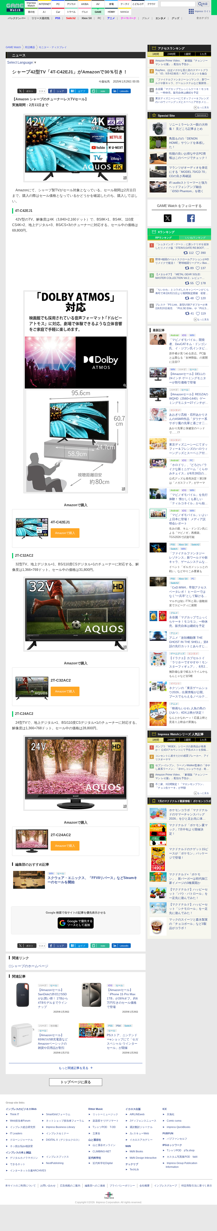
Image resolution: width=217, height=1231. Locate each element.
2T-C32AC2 (61, 680)
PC (99, 18)
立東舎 (96, 1133)
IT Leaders (16, 1133)
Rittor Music (95, 1109)
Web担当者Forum (20, 1120)
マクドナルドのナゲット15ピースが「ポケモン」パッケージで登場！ (188, 853)
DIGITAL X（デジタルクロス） (63, 1139)
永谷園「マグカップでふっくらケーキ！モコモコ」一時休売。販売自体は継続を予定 (188, 621)
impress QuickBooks (178, 1127)
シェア (60, 91)
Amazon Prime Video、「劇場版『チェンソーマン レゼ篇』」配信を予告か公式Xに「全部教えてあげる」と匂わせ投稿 (181, 64)
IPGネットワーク (172, 1145)
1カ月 (203, 54)
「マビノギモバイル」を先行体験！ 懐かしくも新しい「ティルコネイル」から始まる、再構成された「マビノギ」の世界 (188, 503)
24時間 (171, 54)
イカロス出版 (133, 1109)
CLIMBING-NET (102, 1151)
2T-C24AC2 (61, 835)
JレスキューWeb (139, 1133)
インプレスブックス (57, 1156)
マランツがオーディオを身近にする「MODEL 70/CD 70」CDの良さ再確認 (188, 172)
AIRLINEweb (137, 1114)
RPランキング (163, 237)
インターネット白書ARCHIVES (28, 1170)
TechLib (134, 1169)
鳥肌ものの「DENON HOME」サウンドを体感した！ (187, 143)
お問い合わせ (48, 1185)
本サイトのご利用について (20, 1185)
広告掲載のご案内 (70, 1185)
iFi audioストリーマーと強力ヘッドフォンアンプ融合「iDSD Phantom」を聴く (188, 187)
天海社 (170, 1114)
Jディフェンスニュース (143, 1120)
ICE (165, 1109)
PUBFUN (168, 1133)
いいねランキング (195, 237)
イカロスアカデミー (141, 1139)
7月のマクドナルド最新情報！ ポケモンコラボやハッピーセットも (184, 802)
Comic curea (174, 1120)
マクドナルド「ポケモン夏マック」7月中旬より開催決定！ (188, 829)
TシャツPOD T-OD (104, 1127)
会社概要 (144, 1185)
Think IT (14, 1114)
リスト (42, 91)
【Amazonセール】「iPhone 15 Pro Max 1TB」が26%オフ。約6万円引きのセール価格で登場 (122, 998)
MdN (128, 1146)
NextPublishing (55, 1163)
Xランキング (166, 232)
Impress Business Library (60, 1127)
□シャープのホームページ (28, 966)
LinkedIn (124, 91)
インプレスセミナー (57, 1133)
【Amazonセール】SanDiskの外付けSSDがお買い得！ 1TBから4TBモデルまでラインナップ (53, 998)
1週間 (187, 54)
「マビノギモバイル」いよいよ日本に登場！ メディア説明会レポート (188, 519)
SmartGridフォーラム (58, 1114)
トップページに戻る (75, 1082)
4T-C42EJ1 (60, 522)
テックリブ (131, 1164)
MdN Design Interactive (143, 1157)
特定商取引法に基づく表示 (196, 1185)
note (103, 91)
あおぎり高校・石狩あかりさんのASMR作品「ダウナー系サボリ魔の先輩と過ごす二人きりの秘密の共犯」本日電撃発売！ (188, 423)
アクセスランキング (171, 48)
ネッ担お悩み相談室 (21, 1146)
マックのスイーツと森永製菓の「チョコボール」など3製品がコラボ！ (188, 924)
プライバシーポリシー (122, 1185)
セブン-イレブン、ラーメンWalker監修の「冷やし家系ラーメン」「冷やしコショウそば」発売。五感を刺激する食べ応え (182, 769)
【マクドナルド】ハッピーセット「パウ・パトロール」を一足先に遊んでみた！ (188, 894)
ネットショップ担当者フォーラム (65, 1120)
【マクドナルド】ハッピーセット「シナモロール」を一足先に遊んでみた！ (188, 909)
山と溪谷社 (94, 1139)
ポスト (29, 91)
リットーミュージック (105, 1114)
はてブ (81, 91)
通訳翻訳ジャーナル (141, 1127)
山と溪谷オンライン (104, 1145)
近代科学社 (94, 1157)
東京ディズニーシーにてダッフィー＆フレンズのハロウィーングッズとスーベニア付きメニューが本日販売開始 (182, 102)
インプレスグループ (165, 1185)
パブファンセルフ (177, 1138)
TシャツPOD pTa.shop (181, 1150)
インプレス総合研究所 (22, 1127)
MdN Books (136, 1151)
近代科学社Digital (103, 1163)
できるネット (17, 1164)
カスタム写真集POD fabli (182, 1156)
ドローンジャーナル (21, 1139)
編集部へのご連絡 (95, 1185)
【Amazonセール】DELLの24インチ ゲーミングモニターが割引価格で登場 (187, 378)
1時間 (155, 54)
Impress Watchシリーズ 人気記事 (181, 734)
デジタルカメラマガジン (24, 1157)
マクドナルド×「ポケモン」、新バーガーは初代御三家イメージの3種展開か (188, 878)
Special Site (166, 115)
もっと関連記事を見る (73, 1068)
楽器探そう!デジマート (106, 1120)
